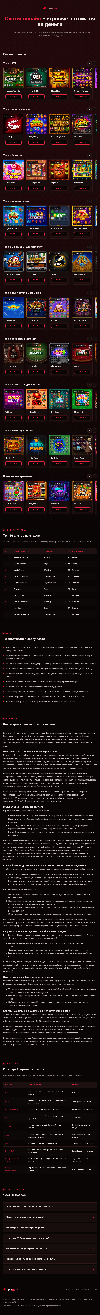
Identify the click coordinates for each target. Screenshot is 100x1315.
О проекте (86, 1289)
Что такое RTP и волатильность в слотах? (27, 1238)
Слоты (66, 1289)
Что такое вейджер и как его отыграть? (26, 1269)
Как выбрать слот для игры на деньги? (25, 1227)
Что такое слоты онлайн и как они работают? (29, 1207)
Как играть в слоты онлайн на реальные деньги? (30, 1259)
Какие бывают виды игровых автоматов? (27, 1248)
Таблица (75, 1289)
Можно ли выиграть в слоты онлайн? (25, 1217)
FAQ (95, 1289)
